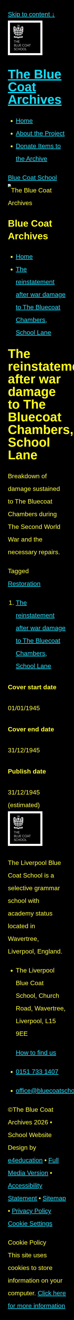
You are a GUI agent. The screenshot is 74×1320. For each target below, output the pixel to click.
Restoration (24, 583)
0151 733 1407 (37, 1071)
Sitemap (54, 1198)
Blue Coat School (32, 177)
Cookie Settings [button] (30, 1223)
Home (24, 256)
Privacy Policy (31, 1210)
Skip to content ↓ (31, 14)
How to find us (36, 1052)
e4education (25, 1160)
